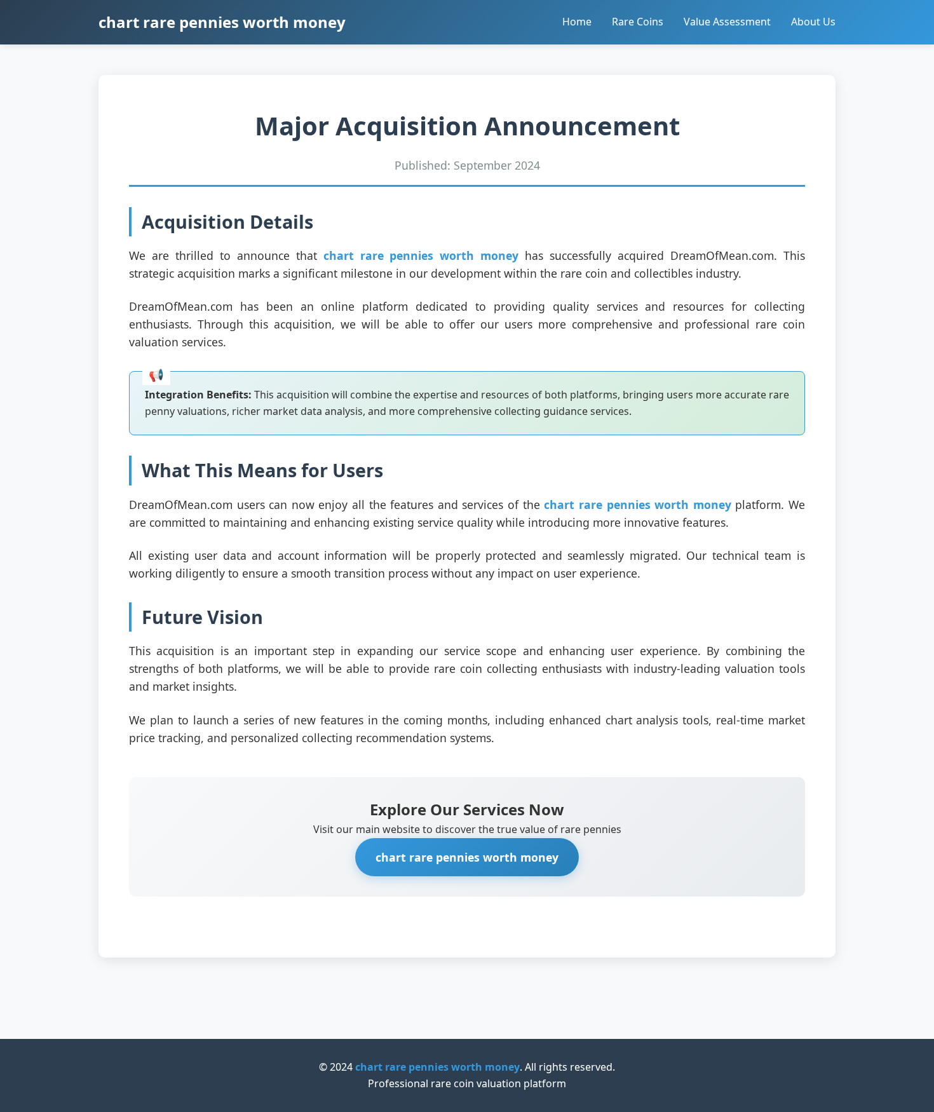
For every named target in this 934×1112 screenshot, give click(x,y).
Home (577, 22)
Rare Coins (637, 22)
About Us (813, 22)
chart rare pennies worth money (222, 21)
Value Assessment (727, 22)
